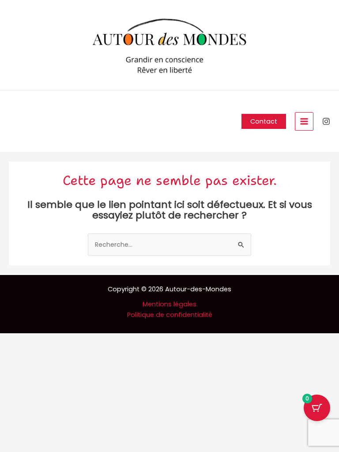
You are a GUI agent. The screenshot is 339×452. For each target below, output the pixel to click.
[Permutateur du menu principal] (304, 121)
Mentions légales (169, 304)
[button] (263, 121)
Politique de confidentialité (169, 314)
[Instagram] (326, 121)
